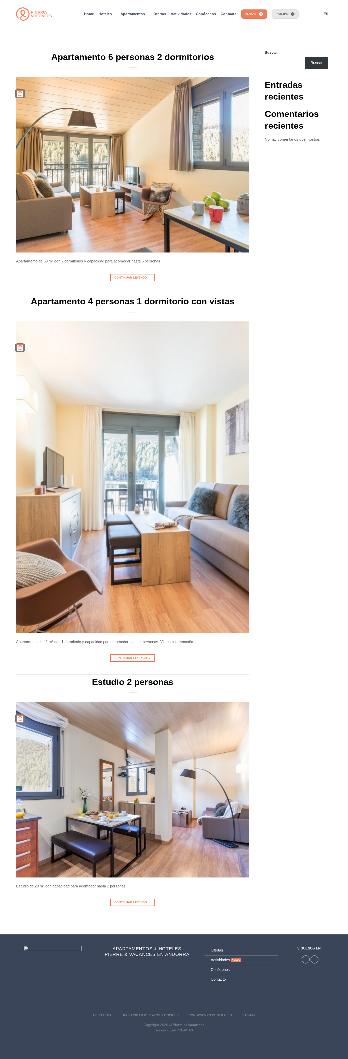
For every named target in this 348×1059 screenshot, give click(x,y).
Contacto (229, 14)
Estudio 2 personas (132, 682)
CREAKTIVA (185, 1030)
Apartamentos (133, 14)
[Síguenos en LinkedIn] (314, 959)
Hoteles (105, 14)
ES (326, 14)
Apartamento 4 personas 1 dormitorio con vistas (132, 301)
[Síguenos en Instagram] (306, 959)
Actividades (181, 14)
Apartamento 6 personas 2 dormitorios (132, 57)
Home (89, 14)
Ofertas (159, 14)
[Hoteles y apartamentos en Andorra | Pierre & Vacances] (34, 14)
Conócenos (206, 14)
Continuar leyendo (132, 277)
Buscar (271, 52)
